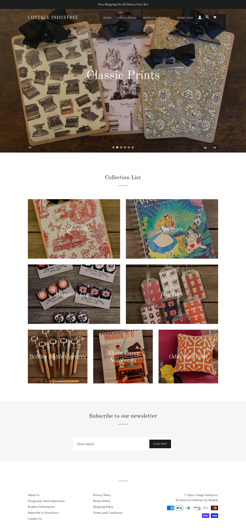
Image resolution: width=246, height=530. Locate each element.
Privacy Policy (102, 495)
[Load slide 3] (121, 147)
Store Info (185, 17)
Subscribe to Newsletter (43, 512)
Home (108, 17)
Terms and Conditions (107, 512)
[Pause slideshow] (205, 148)
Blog (167, 17)
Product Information (41, 507)
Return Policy (102, 501)
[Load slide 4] (125, 147)
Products (150, 17)
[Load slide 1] (113, 147)
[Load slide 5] (129, 147)
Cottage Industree (53, 17)
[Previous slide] (30, 148)
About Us (34, 495)
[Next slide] (214, 148)
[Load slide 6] (133, 147)
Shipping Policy (103, 507)
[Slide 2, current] (117, 147)
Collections (127, 17)
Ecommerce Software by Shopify (197, 500)
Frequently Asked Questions (46, 501)
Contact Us (35, 518)
